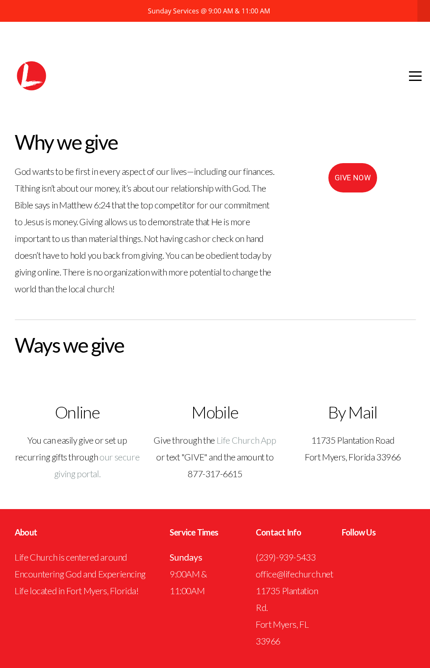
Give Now (353, 177)
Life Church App (246, 440)
